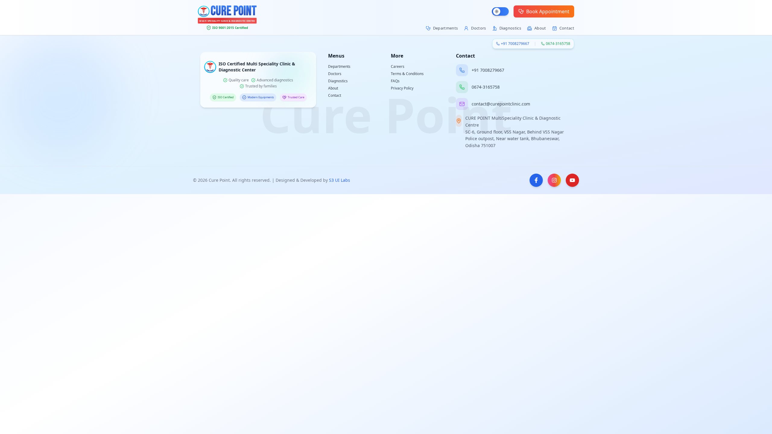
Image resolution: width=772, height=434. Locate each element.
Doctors (334, 73)
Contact (334, 95)
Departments (339, 66)
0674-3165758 (558, 43)
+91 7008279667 (515, 43)
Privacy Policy (402, 88)
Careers (397, 66)
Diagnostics (338, 80)
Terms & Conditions (407, 73)
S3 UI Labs (339, 180)
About (333, 88)
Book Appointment (547, 11)
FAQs (395, 80)
